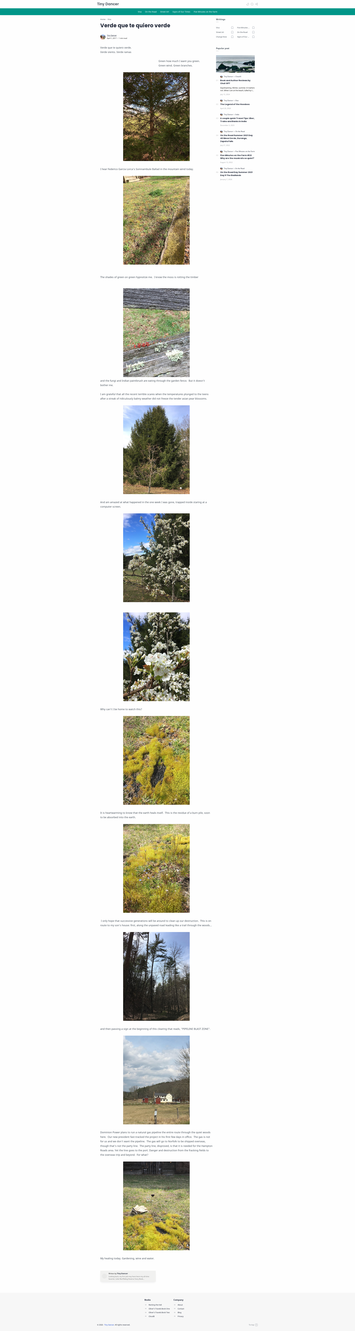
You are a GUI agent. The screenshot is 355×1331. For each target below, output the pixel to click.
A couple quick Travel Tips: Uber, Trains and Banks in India (237, 120)
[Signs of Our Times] (181, 11)
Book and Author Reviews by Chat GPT (235, 82)
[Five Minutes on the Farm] (205, 11)
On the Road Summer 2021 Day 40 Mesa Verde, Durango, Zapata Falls (236, 138)
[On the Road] (151, 11)
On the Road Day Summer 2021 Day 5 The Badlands (236, 174)
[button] (247, 4)
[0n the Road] (239, 168)
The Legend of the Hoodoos (235, 104)
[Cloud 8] (238, 76)
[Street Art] (164, 11)
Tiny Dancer (108, 4)
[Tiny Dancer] (112, 35)
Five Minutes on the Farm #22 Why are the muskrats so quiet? (237, 157)
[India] (237, 114)
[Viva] (140, 11)
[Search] (252, 4)
